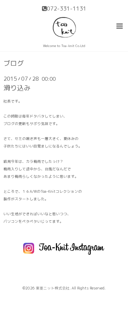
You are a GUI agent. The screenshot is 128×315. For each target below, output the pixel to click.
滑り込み (17, 87)
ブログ (13, 63)
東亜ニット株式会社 (53, 288)
